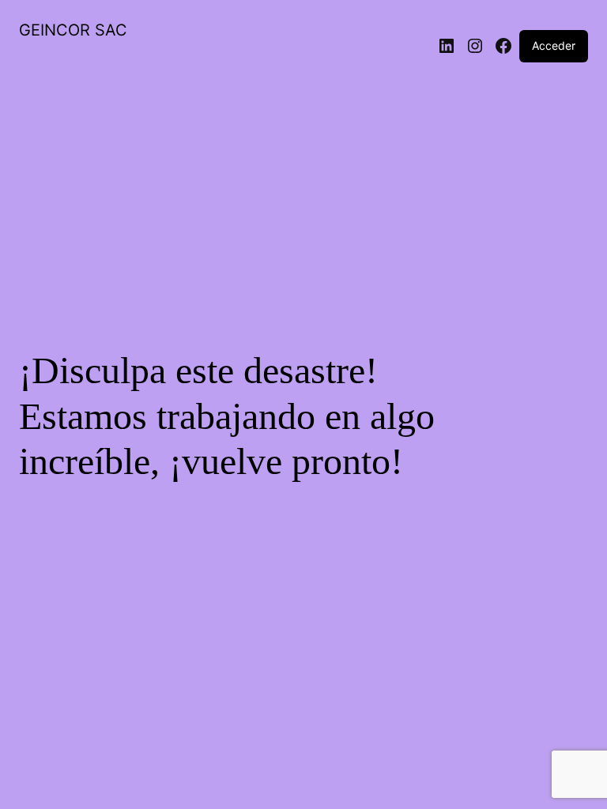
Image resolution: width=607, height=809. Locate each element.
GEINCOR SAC (73, 30)
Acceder (553, 45)
